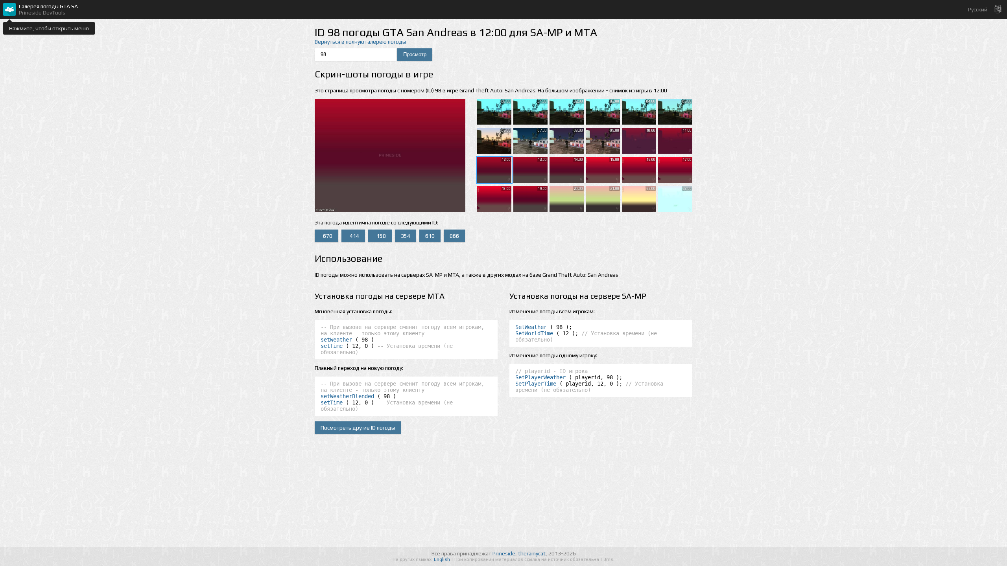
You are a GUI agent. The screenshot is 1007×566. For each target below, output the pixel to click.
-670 (326, 236)
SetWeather (531, 327)
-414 (353, 236)
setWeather (336, 339)
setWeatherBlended (347, 396)
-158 (380, 236)
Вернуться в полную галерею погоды (360, 42)
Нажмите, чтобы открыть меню (49, 28)
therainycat (532, 553)
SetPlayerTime (535, 383)
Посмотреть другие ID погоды (358, 427)
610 (430, 236)
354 (405, 236)
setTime (332, 346)
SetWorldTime (534, 333)
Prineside (503, 553)
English (442, 559)
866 (454, 236)
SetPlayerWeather (540, 377)
